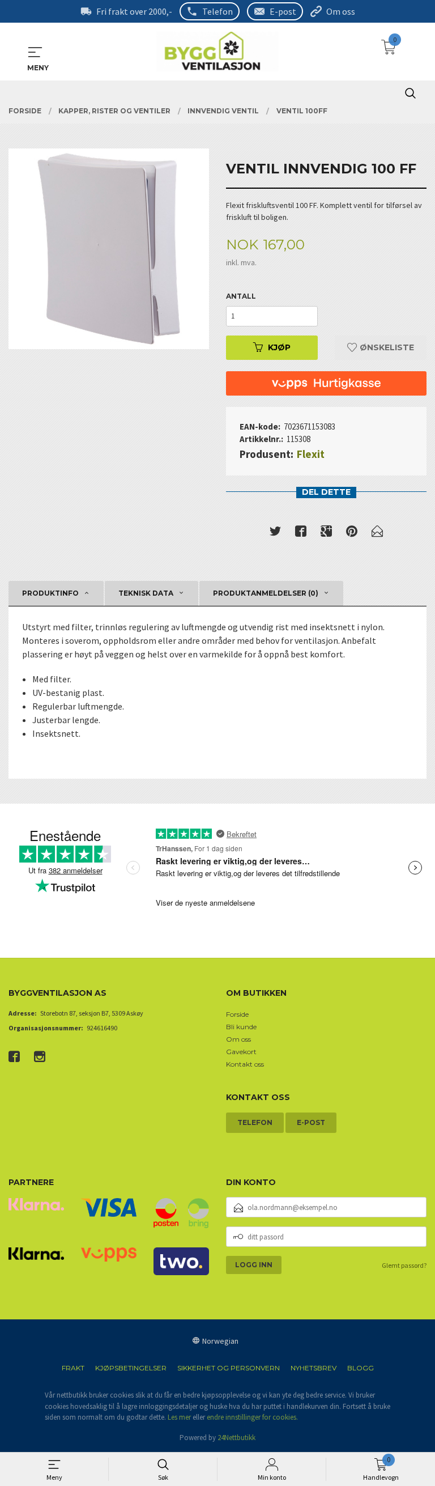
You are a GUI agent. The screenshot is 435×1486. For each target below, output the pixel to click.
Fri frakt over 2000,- (134, 11)
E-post (283, 11)
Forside (237, 1014)
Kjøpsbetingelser (131, 1368)
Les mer (179, 1417)
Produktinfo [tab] (50, 593)
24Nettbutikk (236, 1437)
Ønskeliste (385, 347)
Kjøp (279, 347)
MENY (35, 52)
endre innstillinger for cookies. (252, 1417)
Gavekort (241, 1051)
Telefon (217, 11)
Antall (241, 296)
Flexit (311, 454)
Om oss (340, 11)
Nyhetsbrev (313, 1368)
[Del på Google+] (326, 533)
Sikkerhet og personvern (228, 1368)
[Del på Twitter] (275, 533)
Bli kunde (241, 1026)
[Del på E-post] (377, 533)
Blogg (360, 1368)
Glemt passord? (404, 1265)
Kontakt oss (245, 1064)
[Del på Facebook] (301, 533)
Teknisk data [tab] (145, 593)
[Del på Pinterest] (352, 533)
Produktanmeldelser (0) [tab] (265, 593)
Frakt (73, 1368)
